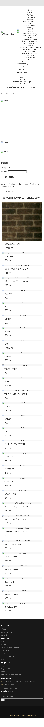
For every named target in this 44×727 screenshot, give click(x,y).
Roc (6, 306)
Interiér (29, 12)
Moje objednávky (7, 666)
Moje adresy (5, 669)
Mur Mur (9, 319)
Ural (6, 381)
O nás (18, 721)
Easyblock (29, 20)
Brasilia (8, 331)
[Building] (22, 253)
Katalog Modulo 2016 (15, 531)
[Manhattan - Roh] (22, 566)
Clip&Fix (30, 45)
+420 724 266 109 (34, 723)
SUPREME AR (30, 57)
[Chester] (22, 478)
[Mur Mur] (22, 315)
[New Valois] (22, 490)
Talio (7, 431)
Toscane (8, 456)
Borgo (7, 419)
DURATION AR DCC (29, 53)
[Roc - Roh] (22, 578)
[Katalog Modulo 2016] (22, 528)
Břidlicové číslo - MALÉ (16, 269)
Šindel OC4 (30, 55)
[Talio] (22, 428)
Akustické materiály (29, 34)
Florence (9, 469)
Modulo (30, 14)
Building (9, 256)
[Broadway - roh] (22, 221)
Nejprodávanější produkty (10, 647)
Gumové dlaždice (29, 35)
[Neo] (22, 340)
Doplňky (30, 28)
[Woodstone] (22, 365)
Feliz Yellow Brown (14, 444)
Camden (8, 294)
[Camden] (22, 290)
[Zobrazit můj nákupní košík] (22, 61)
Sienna (7, 356)
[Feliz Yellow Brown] (22, 440)
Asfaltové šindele (29, 49)
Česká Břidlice (29, 18)
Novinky (4, 644)
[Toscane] (22, 453)
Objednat (33, 87)
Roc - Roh (9, 582)
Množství (4, 172)
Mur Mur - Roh (11, 594)
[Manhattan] (22, 553)
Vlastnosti (10, 191)
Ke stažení (4, 659)
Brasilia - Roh (11, 607)
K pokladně (22, 73)
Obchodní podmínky (8, 656)
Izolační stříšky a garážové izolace (30, 47)
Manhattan (10, 556)
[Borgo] (22, 415)
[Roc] (22, 303)
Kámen (29, 10)
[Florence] (22, 465)
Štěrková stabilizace (29, 41)
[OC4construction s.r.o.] (7, 36)
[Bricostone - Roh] (22, 541)
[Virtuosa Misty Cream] (22, 390)
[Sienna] (22, 353)
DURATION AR (29, 51)
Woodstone (10, 369)
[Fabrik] (22, 403)
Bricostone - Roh (13, 544)
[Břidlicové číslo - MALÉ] (22, 265)
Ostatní (30, 37)
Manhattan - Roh (13, 569)
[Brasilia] (22, 328)
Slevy (3, 642)
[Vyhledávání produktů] (21, 721)
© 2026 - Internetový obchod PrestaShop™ (22, 716)
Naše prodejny (6, 650)
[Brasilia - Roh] (22, 603)
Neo (6, 344)
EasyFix (30, 16)
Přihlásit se (9, 723)
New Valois (10, 494)
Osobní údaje (5, 672)
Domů (3, 94)
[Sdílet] (1, 182)
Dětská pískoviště (29, 43)
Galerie (29, 59)
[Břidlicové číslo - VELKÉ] (22, 278)
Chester (8, 481)
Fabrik (7, 406)
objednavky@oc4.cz (34, 724)
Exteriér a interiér (29, 22)
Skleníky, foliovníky (30, 39)
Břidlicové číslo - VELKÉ (16, 281)
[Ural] (22, 378)
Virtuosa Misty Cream (15, 394)
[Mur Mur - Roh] (22, 591)
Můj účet (5, 662)
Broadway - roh (12, 244)
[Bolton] (22, 146)
